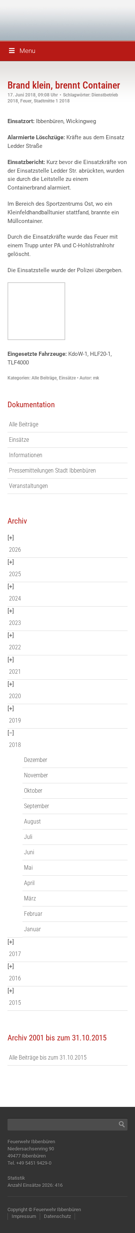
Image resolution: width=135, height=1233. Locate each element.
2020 (15, 696)
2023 (15, 622)
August (32, 821)
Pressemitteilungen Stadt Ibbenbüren (52, 470)
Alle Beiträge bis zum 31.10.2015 (48, 1057)
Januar (32, 929)
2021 (15, 671)
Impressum (24, 1216)
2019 (15, 720)
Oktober (33, 790)
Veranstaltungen (28, 485)
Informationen (25, 455)
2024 (15, 598)
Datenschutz (57, 1216)
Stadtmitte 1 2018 (52, 101)
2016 (15, 978)
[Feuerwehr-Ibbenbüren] (60, 20)
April (29, 883)
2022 (15, 647)
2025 (15, 574)
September (36, 806)
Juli (28, 836)
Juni (29, 852)
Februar (33, 913)
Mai (28, 867)
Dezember (35, 759)
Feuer (26, 101)
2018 (15, 744)
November (36, 775)
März (30, 898)
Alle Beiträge (44, 378)
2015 (15, 1002)
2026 (15, 549)
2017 (15, 953)
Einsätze (67, 378)
